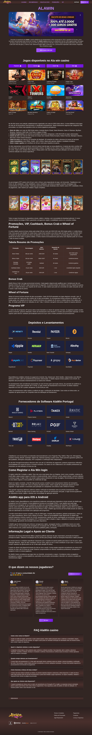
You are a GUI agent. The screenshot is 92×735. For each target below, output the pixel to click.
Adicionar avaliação (75, 573)
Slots (73, 65)
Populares (16, 65)
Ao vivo (35, 65)
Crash (54, 65)
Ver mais (46, 620)
